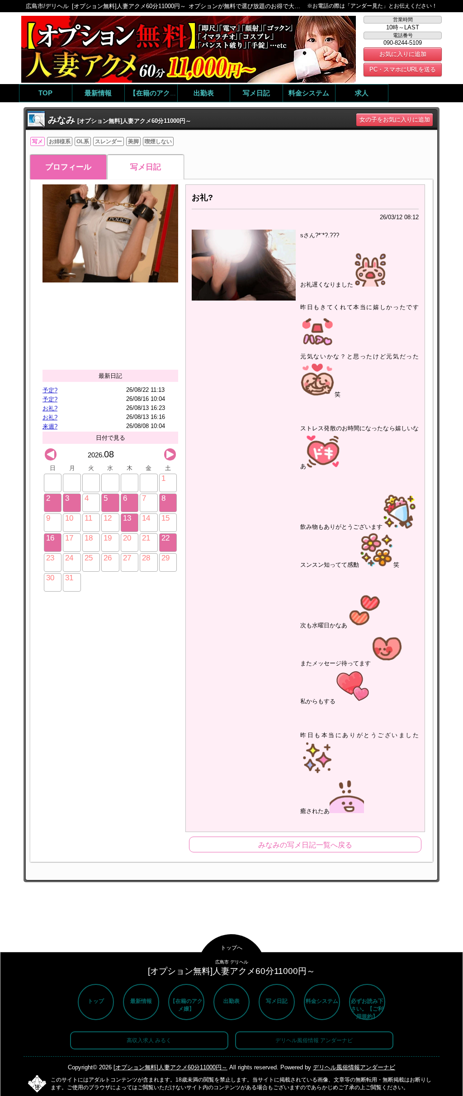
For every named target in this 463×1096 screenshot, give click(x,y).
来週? (50, 426)
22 (165, 538)
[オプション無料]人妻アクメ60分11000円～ (170, 1067)
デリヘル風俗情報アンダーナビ (354, 1067)
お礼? (50, 408)
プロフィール (68, 167)
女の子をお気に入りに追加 (394, 119)
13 (127, 518)
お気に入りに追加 (402, 54)
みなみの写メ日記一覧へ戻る (305, 845)
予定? (50, 390)
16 (50, 538)
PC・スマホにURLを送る (402, 69)
